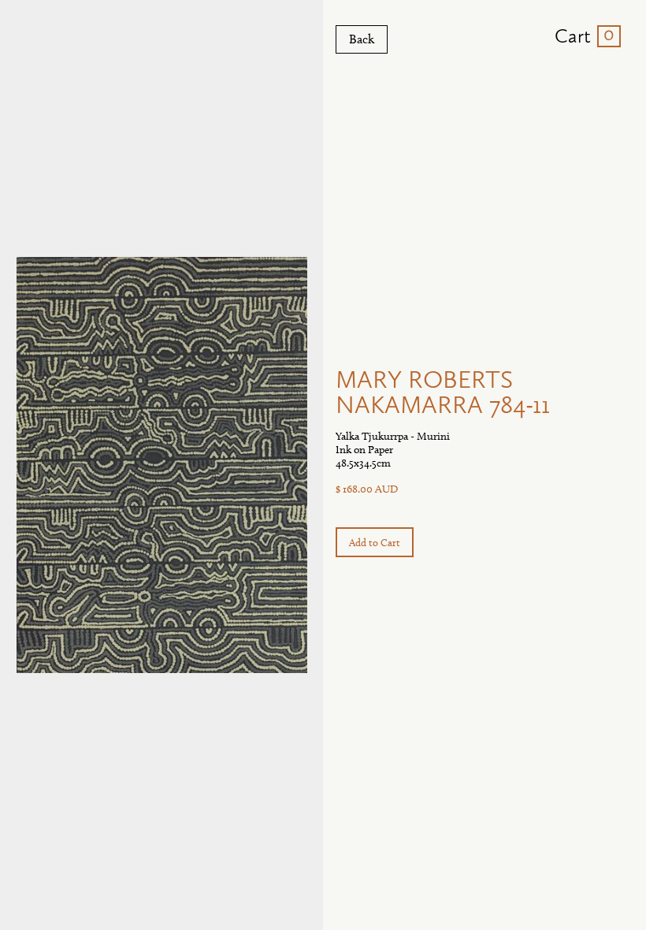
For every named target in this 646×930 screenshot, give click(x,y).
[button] (582, 36)
